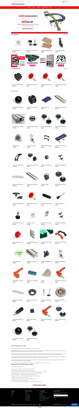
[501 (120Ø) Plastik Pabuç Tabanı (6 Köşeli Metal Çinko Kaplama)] (46, 292)
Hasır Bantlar (41, 393)
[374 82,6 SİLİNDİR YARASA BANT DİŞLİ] (18, 77)
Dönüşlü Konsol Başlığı (44, 184)
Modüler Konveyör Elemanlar (43, 392)
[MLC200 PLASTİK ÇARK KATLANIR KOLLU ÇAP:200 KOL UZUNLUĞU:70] (32, 118)
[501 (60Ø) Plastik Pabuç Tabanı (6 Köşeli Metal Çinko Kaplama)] (18, 215)
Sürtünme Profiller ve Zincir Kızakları (44, 397)
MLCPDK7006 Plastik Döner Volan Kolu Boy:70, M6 (18, 319)
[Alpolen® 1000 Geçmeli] (60, 138)
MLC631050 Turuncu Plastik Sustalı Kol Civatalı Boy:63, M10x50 (46, 319)
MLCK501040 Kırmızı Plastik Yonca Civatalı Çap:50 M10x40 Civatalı (61, 84)
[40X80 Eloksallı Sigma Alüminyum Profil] (18, 118)
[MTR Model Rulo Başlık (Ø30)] (60, 292)
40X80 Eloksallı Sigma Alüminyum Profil (18, 126)
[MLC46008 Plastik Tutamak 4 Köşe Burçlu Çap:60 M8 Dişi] (46, 253)
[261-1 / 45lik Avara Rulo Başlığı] (32, 292)
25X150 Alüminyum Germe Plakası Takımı (46, 222)
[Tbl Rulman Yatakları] (18, 138)
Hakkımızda (12, 393)
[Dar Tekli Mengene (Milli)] (60, 196)
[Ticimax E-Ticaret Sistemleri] (39, 407)
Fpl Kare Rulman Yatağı (16, 50)
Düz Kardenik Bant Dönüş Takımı (18, 165)
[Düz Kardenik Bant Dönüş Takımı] (18, 157)
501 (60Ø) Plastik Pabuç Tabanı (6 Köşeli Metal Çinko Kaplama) (18, 222)
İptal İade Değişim (27, 396)
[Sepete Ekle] (23, 86)
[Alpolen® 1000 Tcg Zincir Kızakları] (46, 234)
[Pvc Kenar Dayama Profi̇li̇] (46, 99)
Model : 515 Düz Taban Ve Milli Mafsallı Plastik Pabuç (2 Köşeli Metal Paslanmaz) (32, 50)
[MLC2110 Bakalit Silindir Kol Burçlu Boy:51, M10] (46, 196)
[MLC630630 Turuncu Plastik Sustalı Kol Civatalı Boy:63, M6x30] (60, 273)
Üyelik (26, 392)
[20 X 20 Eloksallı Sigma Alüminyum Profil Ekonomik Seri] (32, 176)
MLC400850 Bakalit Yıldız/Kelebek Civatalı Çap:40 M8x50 (60, 126)
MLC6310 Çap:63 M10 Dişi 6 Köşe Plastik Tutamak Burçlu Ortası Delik (32, 165)
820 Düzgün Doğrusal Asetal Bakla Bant (46, 50)
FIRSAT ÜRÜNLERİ (44, 7)
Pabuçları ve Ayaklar (42, 396)
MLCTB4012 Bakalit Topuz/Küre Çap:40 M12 (18, 338)
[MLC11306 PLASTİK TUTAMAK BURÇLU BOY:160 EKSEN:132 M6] (46, 138)
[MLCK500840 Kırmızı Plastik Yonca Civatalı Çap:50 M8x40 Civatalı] (46, 77)
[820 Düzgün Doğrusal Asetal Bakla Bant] (46, 42)
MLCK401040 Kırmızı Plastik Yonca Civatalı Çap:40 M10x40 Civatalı (32, 84)
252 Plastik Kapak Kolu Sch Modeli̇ (60, 242)
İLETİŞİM (50, 7)
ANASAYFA (29, 7)
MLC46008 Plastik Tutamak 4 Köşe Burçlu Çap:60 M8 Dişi (46, 261)
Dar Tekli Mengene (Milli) (59, 203)
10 (42, 31)
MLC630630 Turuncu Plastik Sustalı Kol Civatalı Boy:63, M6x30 (60, 280)
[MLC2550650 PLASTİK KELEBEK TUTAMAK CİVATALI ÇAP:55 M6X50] (60, 157)
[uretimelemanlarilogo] (39, 385)
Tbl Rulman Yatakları (16, 145)
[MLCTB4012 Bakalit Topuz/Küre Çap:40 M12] (18, 330)
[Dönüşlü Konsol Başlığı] (46, 176)
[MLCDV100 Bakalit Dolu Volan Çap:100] (60, 176)
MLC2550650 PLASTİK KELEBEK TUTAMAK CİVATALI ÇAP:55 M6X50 (60, 165)
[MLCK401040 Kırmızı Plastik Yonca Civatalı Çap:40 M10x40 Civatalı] (32, 77)
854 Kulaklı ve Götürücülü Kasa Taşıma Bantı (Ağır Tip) (18, 184)
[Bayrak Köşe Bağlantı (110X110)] (60, 253)
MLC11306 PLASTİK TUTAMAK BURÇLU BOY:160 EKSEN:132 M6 (46, 145)
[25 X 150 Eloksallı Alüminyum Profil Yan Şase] (32, 234)
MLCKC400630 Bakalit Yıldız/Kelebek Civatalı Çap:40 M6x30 (46, 126)
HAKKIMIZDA (39, 7)
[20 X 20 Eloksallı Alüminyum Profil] (60, 99)
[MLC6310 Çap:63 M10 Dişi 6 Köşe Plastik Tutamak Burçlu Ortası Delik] (32, 157)
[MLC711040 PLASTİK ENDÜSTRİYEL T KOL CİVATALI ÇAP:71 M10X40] (18, 196)
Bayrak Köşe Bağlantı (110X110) (60, 261)
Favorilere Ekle (21, 86)
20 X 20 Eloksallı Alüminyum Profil (60, 107)
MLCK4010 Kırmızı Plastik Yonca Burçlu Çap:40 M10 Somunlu (18, 242)
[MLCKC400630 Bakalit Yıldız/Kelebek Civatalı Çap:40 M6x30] (46, 118)
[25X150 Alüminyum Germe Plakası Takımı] (46, 215)
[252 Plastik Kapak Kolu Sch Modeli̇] (60, 234)
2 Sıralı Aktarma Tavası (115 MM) (32, 280)
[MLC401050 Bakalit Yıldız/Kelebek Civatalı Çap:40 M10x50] (32, 330)
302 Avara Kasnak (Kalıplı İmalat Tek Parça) (32, 107)
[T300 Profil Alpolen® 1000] (18, 253)
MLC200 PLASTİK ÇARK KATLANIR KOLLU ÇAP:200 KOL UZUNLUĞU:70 (32, 126)
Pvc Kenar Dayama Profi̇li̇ (45, 107)
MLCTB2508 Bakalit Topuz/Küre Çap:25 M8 (18, 107)
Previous (12, 21)
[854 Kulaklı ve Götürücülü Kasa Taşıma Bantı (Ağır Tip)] (18, 176)
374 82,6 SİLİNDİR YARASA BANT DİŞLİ (18, 84)
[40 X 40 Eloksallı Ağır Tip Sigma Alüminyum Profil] (32, 253)
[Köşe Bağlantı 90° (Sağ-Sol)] (32, 138)
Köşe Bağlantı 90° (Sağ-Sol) (31, 145)
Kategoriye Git (66, 34)
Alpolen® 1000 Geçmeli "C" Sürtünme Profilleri (60, 145)
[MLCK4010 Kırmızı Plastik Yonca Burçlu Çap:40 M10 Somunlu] (18, 234)
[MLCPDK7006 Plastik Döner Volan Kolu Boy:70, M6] (18, 311)
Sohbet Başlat (75, 404)
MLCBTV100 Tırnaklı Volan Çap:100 (60, 319)
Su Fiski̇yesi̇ (43, 280)
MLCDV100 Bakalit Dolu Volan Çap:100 (60, 184)
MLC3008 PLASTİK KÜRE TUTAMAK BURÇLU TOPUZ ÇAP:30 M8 (46, 165)
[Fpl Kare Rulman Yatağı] (18, 42)
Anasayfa (12, 392)
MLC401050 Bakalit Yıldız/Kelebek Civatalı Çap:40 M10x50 (32, 338)
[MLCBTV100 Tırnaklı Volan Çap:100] (60, 311)
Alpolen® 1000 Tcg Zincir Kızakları (46, 242)
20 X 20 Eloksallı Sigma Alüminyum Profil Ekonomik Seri (32, 184)
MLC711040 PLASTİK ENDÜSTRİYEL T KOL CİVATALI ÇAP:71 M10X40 (18, 203)
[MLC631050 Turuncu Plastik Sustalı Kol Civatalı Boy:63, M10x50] (46, 311)
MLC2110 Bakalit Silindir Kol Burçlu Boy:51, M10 (46, 203)
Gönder (66, 395)
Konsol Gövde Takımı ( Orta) (60, 50)
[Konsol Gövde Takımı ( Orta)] (61, 42)
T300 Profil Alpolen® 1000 (17, 261)
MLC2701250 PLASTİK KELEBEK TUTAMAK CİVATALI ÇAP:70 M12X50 (60, 222)
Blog (11, 396)
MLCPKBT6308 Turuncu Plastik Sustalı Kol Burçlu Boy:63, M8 (18, 280)
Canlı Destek (27, 393)
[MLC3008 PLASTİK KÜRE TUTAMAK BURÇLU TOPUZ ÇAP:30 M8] (46, 157)
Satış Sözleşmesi (27, 397)
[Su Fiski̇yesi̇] (46, 273)
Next (66, 21)
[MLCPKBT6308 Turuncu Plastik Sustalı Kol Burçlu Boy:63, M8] (18, 273)
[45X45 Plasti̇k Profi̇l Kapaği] (32, 311)
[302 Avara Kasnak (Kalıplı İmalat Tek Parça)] (32, 99)
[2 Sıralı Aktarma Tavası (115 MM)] (32, 273)
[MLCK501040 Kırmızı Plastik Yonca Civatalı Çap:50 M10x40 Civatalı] (61, 77)
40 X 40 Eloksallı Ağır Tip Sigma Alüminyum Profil (32, 261)
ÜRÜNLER (34, 7)
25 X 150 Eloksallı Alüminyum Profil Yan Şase (32, 242)
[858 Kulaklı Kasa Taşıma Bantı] (18, 292)
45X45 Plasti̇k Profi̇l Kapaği (31, 319)
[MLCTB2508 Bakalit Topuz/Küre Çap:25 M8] (18, 99)
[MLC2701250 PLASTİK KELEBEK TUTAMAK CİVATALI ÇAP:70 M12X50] (60, 215)
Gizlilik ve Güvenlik (27, 400)
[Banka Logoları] (26, 404)
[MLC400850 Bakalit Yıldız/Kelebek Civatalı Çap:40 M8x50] (60, 118)
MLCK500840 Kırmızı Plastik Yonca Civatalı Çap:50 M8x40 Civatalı (46, 84)
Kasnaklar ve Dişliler (42, 400)
